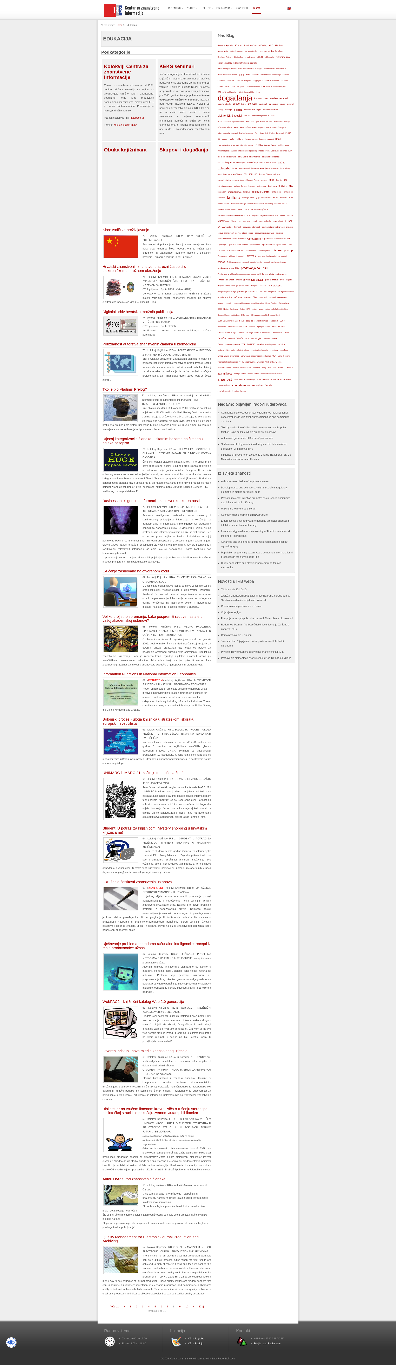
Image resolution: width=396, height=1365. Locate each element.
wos (275, 367)
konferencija (276, 192)
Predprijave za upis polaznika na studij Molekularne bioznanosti (257, 618)
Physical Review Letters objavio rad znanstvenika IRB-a (252, 651)
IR (219, 157)
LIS (258, 197)
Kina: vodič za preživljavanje (126, 230)
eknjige (228, 110)
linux (252, 198)
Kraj (201, 1306)
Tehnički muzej (242, 338)
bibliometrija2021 (225, 63)
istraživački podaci (226, 162)
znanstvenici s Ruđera (280, 379)
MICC (285, 204)
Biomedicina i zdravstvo (275, 68)
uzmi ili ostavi (284, 356)
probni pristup (271, 280)
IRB (223, 157)
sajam (254, 309)
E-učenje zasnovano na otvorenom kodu (136, 571)
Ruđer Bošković (230, 309)
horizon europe (251, 139)
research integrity (225, 303)
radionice (262, 291)
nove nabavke (265, 221)
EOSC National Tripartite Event (231, 122)
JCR (251, 174)
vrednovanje (250, 362)
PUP (270, 286)
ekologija (238, 110)
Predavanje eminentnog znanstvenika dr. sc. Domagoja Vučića (256, 658)
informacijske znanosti (227, 151)
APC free (279, 45)
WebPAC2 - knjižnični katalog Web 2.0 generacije (143, 1002)
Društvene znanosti (279, 98)
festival (234, 133)
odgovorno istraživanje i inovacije (269, 233)
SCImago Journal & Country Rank (265, 315)
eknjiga (221, 110)
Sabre (242, 309)
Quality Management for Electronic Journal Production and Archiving (151, 1239)
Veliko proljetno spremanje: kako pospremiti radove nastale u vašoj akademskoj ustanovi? (153, 619)
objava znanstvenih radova (229, 233)
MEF (291, 198)
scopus (249, 321)
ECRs (243, 104)
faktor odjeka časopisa (276, 127)
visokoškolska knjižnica (228, 362)
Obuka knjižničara (125, 149)
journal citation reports (228, 180)
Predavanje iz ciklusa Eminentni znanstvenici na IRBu (241, 274)
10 (186, 1306)
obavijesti (256, 227)
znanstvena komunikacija (244, 379)
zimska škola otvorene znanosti (268, 374)
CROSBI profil (238, 86)
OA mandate (227, 227)
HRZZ (278, 139)
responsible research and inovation (249, 303)
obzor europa (247, 233)
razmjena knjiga (225, 297)
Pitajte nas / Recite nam (267, 1343)
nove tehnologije (280, 221)
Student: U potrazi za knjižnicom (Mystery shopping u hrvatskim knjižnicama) (155, 830)
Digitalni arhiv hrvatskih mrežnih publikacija (138, 312)
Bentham (279, 51)
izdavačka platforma (256, 163)
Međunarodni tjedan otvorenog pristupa (264, 204)
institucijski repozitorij (247, 151)
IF (256, 145)
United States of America (228, 356)
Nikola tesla (236, 221)
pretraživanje (281, 274)
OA (219, 227)
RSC (220, 309)
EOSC (273, 116)
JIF (255, 174)
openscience (255, 245)
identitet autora (246, 145)
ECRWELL (252, 104)
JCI (245, 174)
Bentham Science (225, 57)
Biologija (258, 69)
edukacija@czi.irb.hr (125, 125)
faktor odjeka (258, 127)
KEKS (272, 180)
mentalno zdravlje (238, 204)
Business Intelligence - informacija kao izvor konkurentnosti (151, 501)
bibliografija (269, 57)
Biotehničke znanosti (227, 74)
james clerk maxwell (241, 168)
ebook (221, 104)
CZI (263, 86)
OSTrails (221, 250)
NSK (290, 221)
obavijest (247, 227)
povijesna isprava (278, 262)
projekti (289, 280)
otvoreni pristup (283, 250)
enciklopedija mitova (260, 116)
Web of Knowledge (273, 362)
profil (282, 280)
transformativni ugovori (266, 344)
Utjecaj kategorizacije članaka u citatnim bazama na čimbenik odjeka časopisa (153, 441)
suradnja (249, 333)
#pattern (221, 45)
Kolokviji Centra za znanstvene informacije (126, 72)
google (224, 139)
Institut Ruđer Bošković (268, 151)
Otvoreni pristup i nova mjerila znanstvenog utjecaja (145, 1051)
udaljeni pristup (243, 350)
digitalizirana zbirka (246, 92)
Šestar (243, 391)
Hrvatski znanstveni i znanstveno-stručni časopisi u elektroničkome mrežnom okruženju (144, 269)
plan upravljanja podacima (269, 256)
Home (119, 25)
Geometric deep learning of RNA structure (244, 514)
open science (268, 244)
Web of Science (224, 367)
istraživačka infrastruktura (249, 157)
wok (269, 368)
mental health (223, 204)
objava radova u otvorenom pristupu (277, 227)
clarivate (230, 80)
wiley (264, 368)
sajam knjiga (264, 309)
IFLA (260, 145)
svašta (258, 332)
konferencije (288, 192)
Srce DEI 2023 (278, 327)
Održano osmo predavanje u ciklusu (241, 606)
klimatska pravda (225, 186)
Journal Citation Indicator (269, 174)
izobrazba (224, 168)
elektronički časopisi (230, 115)
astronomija (223, 51)
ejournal (290, 104)
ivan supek (241, 163)
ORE (290, 245)
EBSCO (236, 104)
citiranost (221, 80)
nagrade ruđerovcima (269, 215)
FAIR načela (245, 127)
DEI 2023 (222, 92)
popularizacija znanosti (260, 262)
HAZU (231, 139)
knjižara (252, 186)
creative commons (280, 80)
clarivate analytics (243, 80)
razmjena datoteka (286, 292)
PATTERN (251, 256)
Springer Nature (263, 327)
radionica (253, 291)
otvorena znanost (235, 250)
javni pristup (285, 168)
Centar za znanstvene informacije (266, 75)
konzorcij (221, 198)
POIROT (221, 262)
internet (283, 151)
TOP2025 (251, 344)
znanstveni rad (224, 385)
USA (274, 356)
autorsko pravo (236, 51)
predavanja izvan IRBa (228, 268)
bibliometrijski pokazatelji (245, 63)
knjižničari (222, 192)
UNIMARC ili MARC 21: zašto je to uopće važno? (143, 773)
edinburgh (263, 104)
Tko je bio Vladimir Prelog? (125, 389)
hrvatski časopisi (266, 139)
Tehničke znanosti (226, 338)
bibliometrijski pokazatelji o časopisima (236, 68)
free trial (280, 133)
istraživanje (231, 157)
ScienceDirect (224, 315)
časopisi (268, 385)
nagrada (255, 215)
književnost (261, 186)
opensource (281, 245)
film (256, 133)
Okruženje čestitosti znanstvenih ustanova (137, 882)
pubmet (263, 286)
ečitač (229, 127)
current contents (253, 86)
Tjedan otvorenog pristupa (229, 344)
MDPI (275, 198)
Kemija (279, 180)
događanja (235, 98)
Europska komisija (282, 121)
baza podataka (251, 51)
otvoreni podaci (264, 250)
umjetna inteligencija (259, 350)
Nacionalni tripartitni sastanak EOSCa (234, 215)
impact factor (270, 145)
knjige (244, 186)
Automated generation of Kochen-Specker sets (247, 438)
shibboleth (274, 321)
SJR (245, 327)
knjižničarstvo (235, 192)
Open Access (254, 239)
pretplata (269, 274)
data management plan (276, 86)
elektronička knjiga (253, 110)
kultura (233, 197)
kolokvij (246, 192)
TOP (243, 344)
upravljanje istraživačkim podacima (256, 356)
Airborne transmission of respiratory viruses (245, 481)
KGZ (286, 180)
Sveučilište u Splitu (281, 333)
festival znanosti (246, 133)
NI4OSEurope (223, 221)
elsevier (247, 116)
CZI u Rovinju (195, 1343)
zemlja (237, 374)
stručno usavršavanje (227, 333)
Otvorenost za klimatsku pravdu (231, 256)
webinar (260, 362)
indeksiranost (283, 145)
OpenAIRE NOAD (282, 239)
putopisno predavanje (227, 292)
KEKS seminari (177, 66)
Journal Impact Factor (249, 180)
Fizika (272, 133)
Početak (114, 1306)
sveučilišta (266, 333)
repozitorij (263, 297)
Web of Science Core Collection (246, 368)
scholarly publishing (279, 309)
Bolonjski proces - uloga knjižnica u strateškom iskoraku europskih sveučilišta (148, 721)
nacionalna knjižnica (259, 209)
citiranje (286, 75)
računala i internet (242, 297)
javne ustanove (271, 168)
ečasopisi (222, 127)
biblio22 (260, 57)
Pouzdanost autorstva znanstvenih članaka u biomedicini (149, 344)
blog (241, 74)
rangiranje (272, 292)
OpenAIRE (268, 239)
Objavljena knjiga (231, 612)
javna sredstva (257, 168)
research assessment (278, 297)
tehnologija (256, 338)
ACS (237, 45)
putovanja (242, 291)
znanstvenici (263, 379)
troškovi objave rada (226, 350)
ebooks (228, 104)
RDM (255, 297)
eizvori (282, 104)
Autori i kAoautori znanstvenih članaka (134, 1179)
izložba (281, 162)
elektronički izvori (270, 110)
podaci (284, 256)
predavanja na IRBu (254, 268)
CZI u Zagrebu (196, 1338)
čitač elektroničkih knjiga (228, 391)
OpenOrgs (222, 245)
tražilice (281, 344)
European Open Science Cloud (259, 122)
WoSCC (281, 368)
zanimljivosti (225, 373)
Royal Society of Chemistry (277, 303)
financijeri (264, 133)
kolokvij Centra (260, 191)
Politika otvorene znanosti (238, 262)
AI (241, 45)
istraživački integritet (270, 157)
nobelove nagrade (250, 221)
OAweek (237, 227)
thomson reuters (270, 338)
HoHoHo (239, 139)
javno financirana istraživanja (230, 174)
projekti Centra (242, 286)
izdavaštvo (271, 162)
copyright (257, 80)
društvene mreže (261, 98)
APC (271, 45)
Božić (248, 75)
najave (282, 215)
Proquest (254, 286)
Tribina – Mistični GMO (233, 589)
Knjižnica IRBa (285, 186)
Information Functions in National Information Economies (149, 674)
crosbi (227, 86)
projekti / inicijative (226, 285)
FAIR (236, 127)
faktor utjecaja (224, 133)
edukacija (273, 104)
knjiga (237, 186)
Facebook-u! (137, 117)
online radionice (239, 239)
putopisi (277, 285)
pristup (239, 280)
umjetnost (274, 350)
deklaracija (231, 92)
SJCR (282, 321)
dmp (258, 92)
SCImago (245, 315)
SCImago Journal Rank (228, 321)
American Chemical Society (256, 45)
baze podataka (266, 51)
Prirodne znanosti (226, 280)
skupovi (252, 327)
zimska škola (247, 374)
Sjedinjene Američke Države (230, 327)
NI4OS (290, 215)
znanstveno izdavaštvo (247, 385)
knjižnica (272, 186)
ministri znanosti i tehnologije (230, 209)
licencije (245, 198)
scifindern (235, 315)
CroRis (221, 86)
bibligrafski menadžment (244, 57)
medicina (283, 198)
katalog (264, 180)
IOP (290, 151)
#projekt (229, 45)
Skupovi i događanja (183, 149)
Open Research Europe (238, 245)
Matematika (266, 198)
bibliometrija (283, 57)
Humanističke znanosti (228, 145)
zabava (290, 368)
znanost (225, 379)
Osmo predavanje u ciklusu (236, 635)
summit (241, 333)
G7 (219, 139)
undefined (284, 350)
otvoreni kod (251, 250)
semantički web (261, 321)
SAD (248, 309)
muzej (246, 209)
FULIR (288, 133)
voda (241, 362)
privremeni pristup (253, 279)
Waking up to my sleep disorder (238, 508)
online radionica (224, 239)
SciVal (241, 321)
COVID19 (267, 80)
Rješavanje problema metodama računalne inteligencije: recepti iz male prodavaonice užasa (157, 946)
